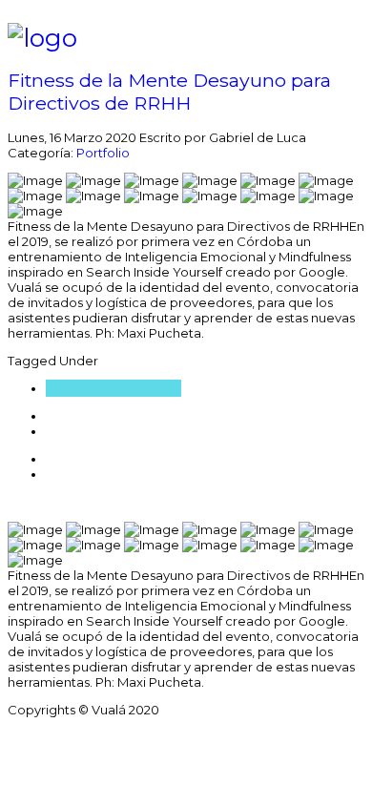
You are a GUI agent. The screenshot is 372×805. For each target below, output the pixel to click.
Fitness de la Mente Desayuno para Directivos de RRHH (169, 91)
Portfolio (103, 152)
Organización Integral (113, 388)
